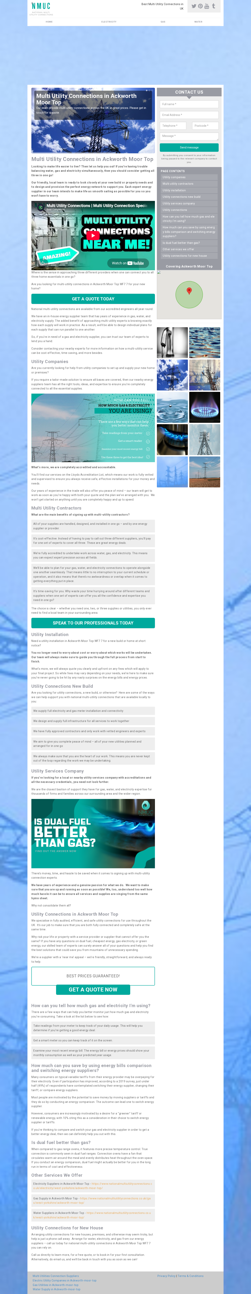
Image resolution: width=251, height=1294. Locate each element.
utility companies (174, 177)
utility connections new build (182, 197)
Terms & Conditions (191, 1276)
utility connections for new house (185, 256)
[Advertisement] (125, 55)
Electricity (108, 22)
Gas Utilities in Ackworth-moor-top (55, 1285)
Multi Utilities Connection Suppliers (56, 1276)
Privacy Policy (166, 1276)
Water (198, 22)
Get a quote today (93, 298)
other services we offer (178, 249)
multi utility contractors (178, 183)
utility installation (174, 190)
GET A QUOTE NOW (93, 989)
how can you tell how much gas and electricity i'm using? (189, 218)
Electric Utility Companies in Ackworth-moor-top (65, 1280)
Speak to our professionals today (93, 622)
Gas (163, 22)
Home (49, 22)
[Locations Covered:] (32, 3)
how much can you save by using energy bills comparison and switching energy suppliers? (189, 232)
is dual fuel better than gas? (181, 242)
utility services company (179, 203)
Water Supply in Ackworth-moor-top (57, 1289)
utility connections (175, 210)
